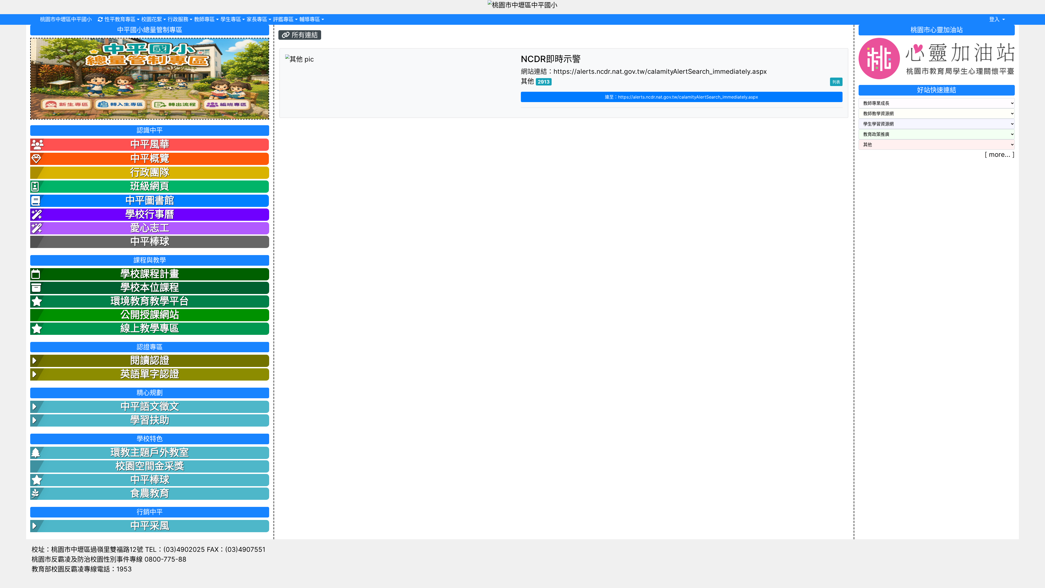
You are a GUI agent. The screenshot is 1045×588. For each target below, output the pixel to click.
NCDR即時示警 (551, 59)
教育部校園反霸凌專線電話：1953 (82, 569)
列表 (836, 81)
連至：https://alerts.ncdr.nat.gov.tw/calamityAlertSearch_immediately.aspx (681, 97)
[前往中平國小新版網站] (149, 78)
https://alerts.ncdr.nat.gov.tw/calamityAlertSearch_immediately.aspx (660, 71)
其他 (527, 81)
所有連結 (304, 35)
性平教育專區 (120, 19)
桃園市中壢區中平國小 (66, 19)
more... (999, 154)
